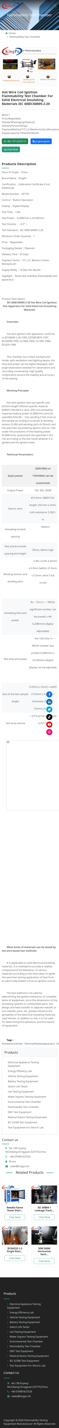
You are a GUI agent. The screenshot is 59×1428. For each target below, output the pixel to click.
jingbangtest (42, 141)
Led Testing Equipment (21, 1091)
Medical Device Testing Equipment (27, 1117)
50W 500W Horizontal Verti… (44, 1251)
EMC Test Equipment (19, 1112)
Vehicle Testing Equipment (23, 1076)
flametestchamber (12, 1043)
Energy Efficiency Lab (20, 1071)
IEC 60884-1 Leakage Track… (44, 1209)
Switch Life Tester (18, 1086)
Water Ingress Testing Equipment (27, 1096)
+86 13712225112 (16, 141)
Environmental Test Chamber (24, 1101)
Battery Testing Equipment (23, 1081)
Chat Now (12, 149)
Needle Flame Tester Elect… (15, 1209)
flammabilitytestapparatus (40, 1043)
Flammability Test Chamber (29, 15)
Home (12, 33)
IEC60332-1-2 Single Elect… (15, 1250)
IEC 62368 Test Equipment (22, 1122)
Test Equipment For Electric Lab (26, 1127)
